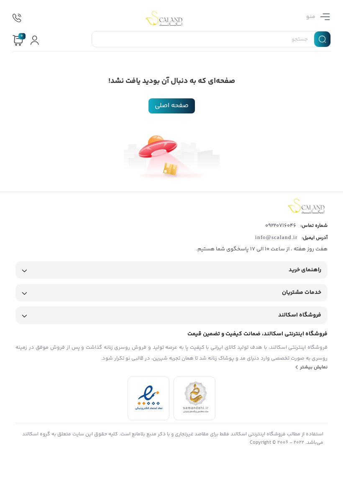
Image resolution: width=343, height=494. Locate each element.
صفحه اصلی (172, 105)
